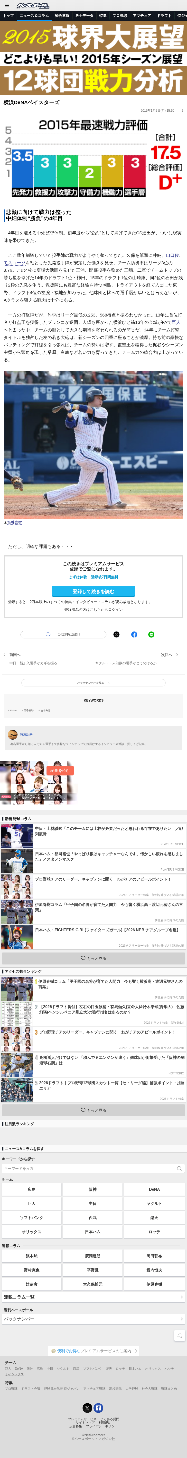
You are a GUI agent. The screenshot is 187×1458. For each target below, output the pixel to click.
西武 (93, 1217)
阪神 (93, 1189)
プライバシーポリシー (102, 1426)
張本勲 (31, 1256)
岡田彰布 (154, 1256)
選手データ (84, 15)
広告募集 (75, 1426)
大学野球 (131, 1388)
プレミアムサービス (82, 1419)
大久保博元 (93, 1284)
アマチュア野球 (94, 1388)
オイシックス (14, 1374)
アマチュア (142, 15)
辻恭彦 (31, 1284)
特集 (103, 15)
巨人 (176, 322)
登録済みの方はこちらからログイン (93, 609)
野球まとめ (169, 1388)
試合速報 (62, 15)
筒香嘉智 (14, 522)
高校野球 (115, 1388)
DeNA (13, 710)
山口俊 (172, 255)
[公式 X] (87, 1408)
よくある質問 (109, 1419)
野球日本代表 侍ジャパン (62, 1388)
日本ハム (93, 1232)
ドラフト (164, 15)
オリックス (31, 1232)
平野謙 (93, 1270)
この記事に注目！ (69, 634)
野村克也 (31, 1270)
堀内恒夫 (154, 1270)
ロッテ (154, 1232)
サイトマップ (85, 1422)
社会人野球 (150, 1388)
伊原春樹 (154, 1284)
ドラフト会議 (30, 1388)
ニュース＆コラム (34, 15)
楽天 (154, 1217)
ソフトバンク (31, 1217)
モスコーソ (15, 262)
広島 (32, 1189)
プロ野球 (119, 15)
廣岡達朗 (93, 1256)
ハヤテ (169, 1368)
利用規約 (105, 1422)
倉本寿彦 (45, 710)
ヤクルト (154, 1203)
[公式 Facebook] (98, 1408)
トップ (8, 15)
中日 (93, 1203)
